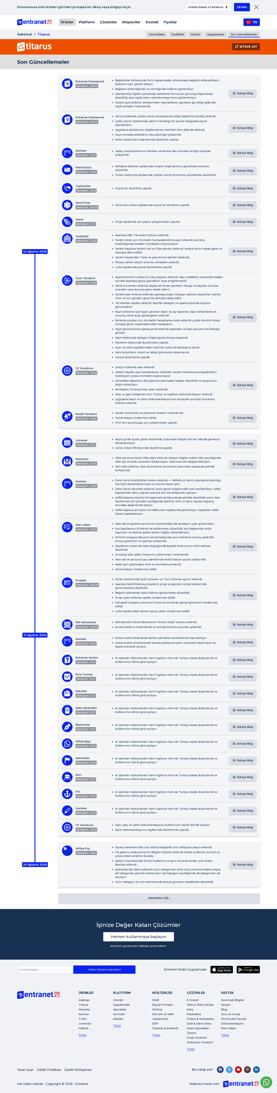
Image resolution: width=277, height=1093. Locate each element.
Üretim (191, 1033)
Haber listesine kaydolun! (104, 969)
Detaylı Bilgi (245, 93)
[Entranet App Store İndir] (221, 969)
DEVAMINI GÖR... (159, 898)
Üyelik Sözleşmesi (78, 1070)
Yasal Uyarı (25, 1070)
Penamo (84, 1009)
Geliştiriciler (160, 1019)
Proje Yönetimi (197, 1037)
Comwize (85, 1023)
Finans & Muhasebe (200, 1019)
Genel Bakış (157, 34)
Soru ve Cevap (230, 1014)
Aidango (84, 1000)
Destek (152, 22)
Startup (157, 1009)
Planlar (195, 34)
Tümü (82, 1035)
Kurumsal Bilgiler (232, 1000)
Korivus (84, 1014)
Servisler (119, 1014)
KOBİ (155, 1000)
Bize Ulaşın (228, 1028)
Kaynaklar (119, 1009)
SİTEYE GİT (248, 47)
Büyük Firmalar (162, 1004)
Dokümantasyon (232, 1023)
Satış (190, 1009)
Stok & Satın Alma (199, 1023)
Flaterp (83, 1028)
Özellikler (177, 34)
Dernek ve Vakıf (163, 1014)
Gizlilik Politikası (49, 1070)
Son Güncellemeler (244, 34)
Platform (87, 22)
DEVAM (242, 7)
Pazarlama (194, 1014)
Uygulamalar (215, 34)
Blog (224, 1009)
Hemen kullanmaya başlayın (138, 936)
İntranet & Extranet (165, 1028)
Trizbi (82, 1019)
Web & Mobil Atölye (200, 1004)
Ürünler (67, 22)
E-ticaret (193, 1000)
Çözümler (108, 22)
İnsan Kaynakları (198, 1028)
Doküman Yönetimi (200, 1042)
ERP (155, 1023)
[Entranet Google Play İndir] (248, 969)
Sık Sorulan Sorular (234, 1019)
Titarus (83, 1004)
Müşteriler (131, 22)
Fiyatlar (170, 22)
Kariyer (226, 1004)
